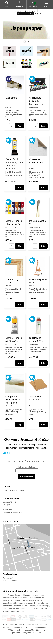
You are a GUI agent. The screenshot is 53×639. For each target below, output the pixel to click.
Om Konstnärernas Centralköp (14, 491)
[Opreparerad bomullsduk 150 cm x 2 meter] (8, 377)
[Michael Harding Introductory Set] (8, 202)
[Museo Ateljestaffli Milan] (32, 260)
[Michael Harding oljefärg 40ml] (8, 319)
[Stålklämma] (8, 79)
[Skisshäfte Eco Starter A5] (32, 377)
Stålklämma (11, 98)
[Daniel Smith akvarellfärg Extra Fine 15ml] (8, 140)
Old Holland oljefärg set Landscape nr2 (36, 101)
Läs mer (6, 453)
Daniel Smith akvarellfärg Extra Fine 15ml (14, 162)
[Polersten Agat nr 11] (32, 202)
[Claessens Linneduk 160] (32, 140)
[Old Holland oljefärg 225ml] (32, 319)
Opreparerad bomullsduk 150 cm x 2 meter (13, 399)
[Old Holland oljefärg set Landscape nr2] (32, 79)
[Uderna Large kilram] (8, 260)
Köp (20, 126)
